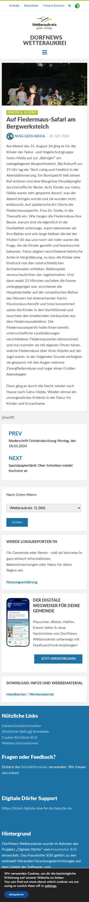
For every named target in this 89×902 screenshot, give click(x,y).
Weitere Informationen (20, 743)
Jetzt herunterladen (58, 658)
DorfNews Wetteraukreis (46, 40)
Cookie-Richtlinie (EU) (19, 737)
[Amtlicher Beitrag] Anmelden (25, 731)
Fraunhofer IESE (64, 849)
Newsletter (31, 5)
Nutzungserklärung (21, 582)
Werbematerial (41, 694)
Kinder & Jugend (22, 112)
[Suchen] (69, 6)
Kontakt (14, 5)
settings (50, 886)
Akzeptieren (16, 894)
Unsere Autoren (53, 5)
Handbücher (16, 694)
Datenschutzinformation (21, 726)
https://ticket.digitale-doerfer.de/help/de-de (37, 808)
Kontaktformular (34, 767)
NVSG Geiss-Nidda (30, 136)
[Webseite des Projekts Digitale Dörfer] (77, 6)
